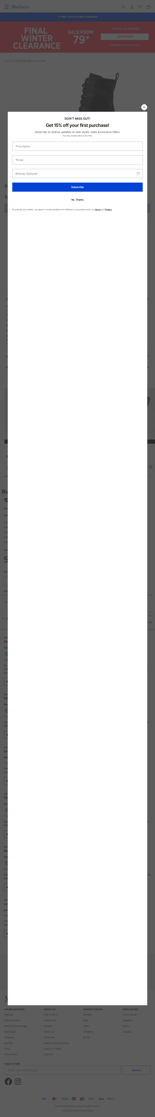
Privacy (108, 209)
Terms (98, 209)
